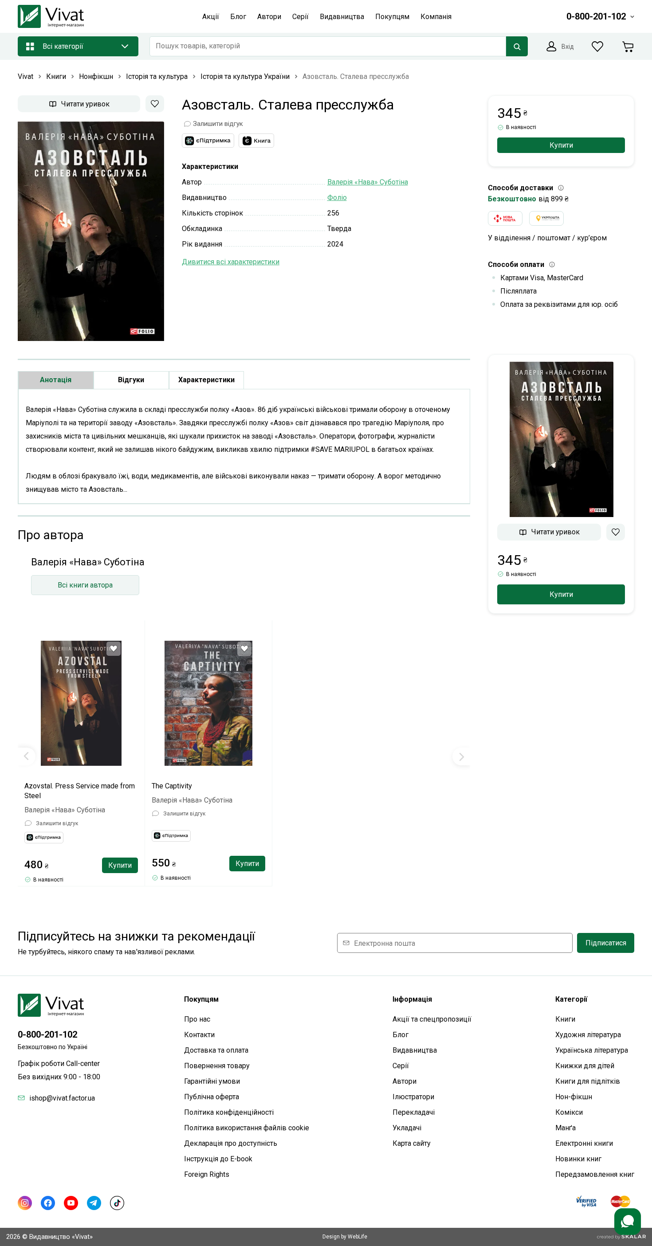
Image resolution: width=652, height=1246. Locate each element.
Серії (401, 1066)
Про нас (197, 1019)
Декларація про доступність (230, 1143)
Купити (120, 865)
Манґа (565, 1128)
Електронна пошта (384, 943)
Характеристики (206, 380)
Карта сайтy (412, 1143)
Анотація (55, 380)
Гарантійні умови (212, 1081)
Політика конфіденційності (229, 1112)
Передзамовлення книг (594, 1174)
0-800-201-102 (47, 1034)
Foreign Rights (206, 1174)
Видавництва (415, 1050)
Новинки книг (578, 1159)
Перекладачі (414, 1112)
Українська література (591, 1050)
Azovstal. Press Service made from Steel (79, 791)
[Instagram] (25, 1203)
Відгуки (131, 380)
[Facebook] (48, 1203)
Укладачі (407, 1128)
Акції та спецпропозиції (432, 1019)
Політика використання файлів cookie (246, 1128)
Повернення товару (217, 1066)
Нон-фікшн (573, 1097)
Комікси (569, 1112)
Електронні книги (584, 1143)
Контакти (199, 1034)
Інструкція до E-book (218, 1159)
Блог (400, 1034)
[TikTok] (117, 1203)
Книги (565, 1019)
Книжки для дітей (584, 1066)
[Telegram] (94, 1203)
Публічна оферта (211, 1097)
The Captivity (172, 786)
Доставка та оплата (216, 1050)
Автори (404, 1081)
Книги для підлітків (587, 1081)
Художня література (588, 1034)
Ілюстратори (413, 1097)
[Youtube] (71, 1203)
